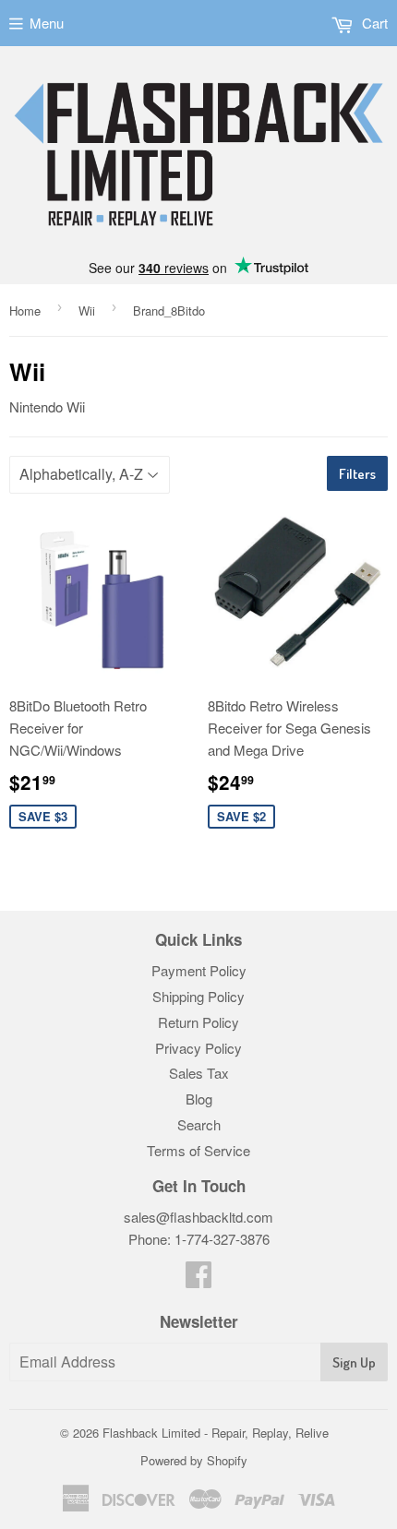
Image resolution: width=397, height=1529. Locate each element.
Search (199, 1124)
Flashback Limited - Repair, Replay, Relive (215, 1432)
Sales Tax (199, 1072)
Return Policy (198, 1022)
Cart (373, 22)
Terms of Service (198, 1150)
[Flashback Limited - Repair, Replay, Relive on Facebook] (198, 1279)
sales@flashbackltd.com (198, 1216)
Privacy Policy (198, 1047)
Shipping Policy (198, 996)
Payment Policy (199, 970)
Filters (357, 474)
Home (25, 310)
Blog (199, 1098)
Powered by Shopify (193, 1460)
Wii (86, 310)
